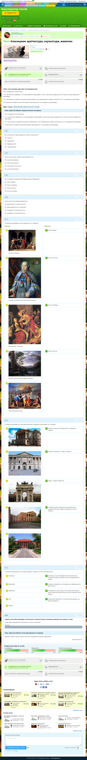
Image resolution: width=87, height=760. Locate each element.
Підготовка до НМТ (29, 1)
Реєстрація (78, 4)
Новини (3, 1)
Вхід (73, 4)
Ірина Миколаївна (17, 34)
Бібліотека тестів (14, 30)
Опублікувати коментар (16, 747)
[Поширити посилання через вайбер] (46, 687)
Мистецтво (22, 30)
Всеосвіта (5, 30)
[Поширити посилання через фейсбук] (43, 687)
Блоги (7, 1)
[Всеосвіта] (2, 4)
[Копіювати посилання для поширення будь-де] (41, 687)
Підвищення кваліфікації (17, 1)
